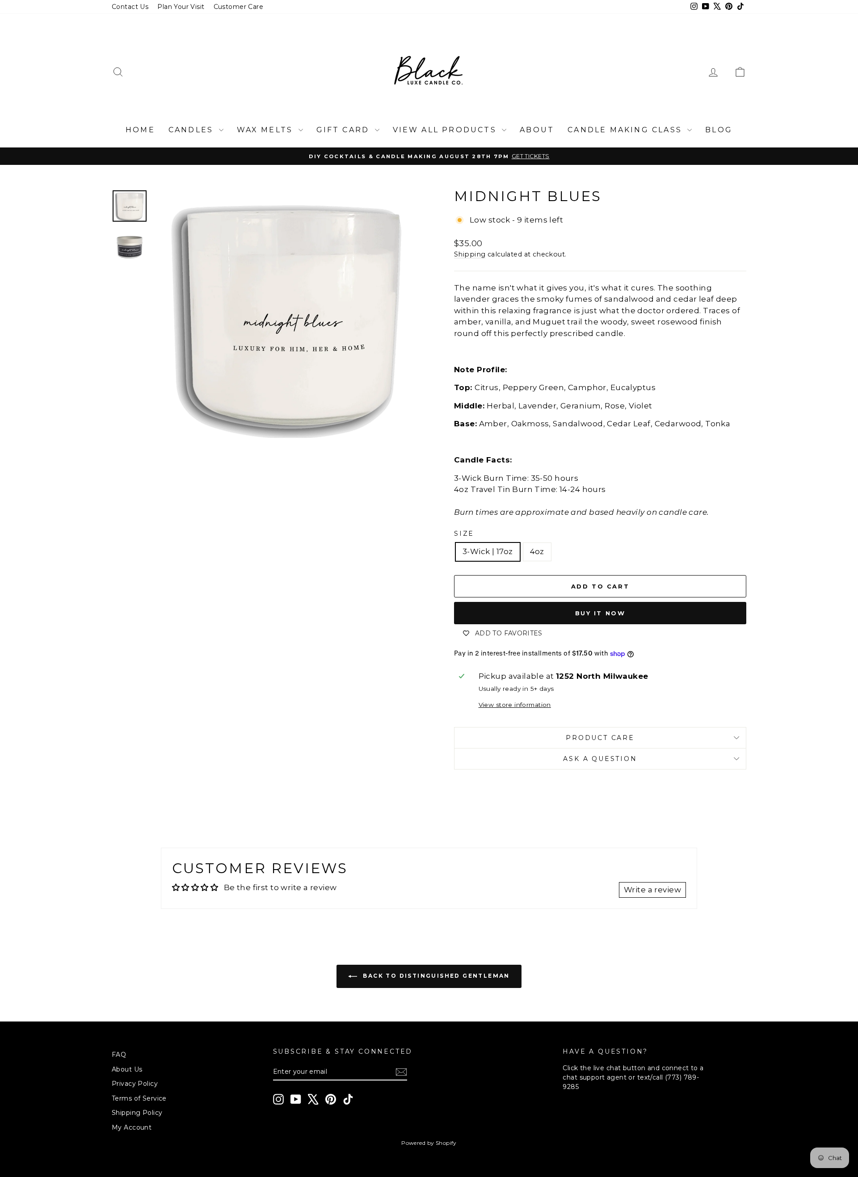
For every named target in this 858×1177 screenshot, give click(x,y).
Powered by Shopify (429, 1142)
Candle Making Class (626, 130)
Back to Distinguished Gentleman (435, 976)
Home (140, 130)
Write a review (652, 889)
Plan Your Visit (180, 7)
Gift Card (344, 130)
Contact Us (130, 7)
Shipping (469, 254)
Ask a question (600, 759)
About (537, 130)
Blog (718, 130)
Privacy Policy (135, 1084)
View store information (515, 704)
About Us (127, 1069)
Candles (192, 130)
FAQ (119, 1055)
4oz (537, 551)
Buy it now (600, 613)
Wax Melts (266, 130)
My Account (131, 1127)
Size (464, 534)
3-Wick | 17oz (488, 551)
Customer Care (239, 7)
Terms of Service (139, 1098)
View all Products (446, 130)
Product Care (600, 738)
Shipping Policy (137, 1113)
